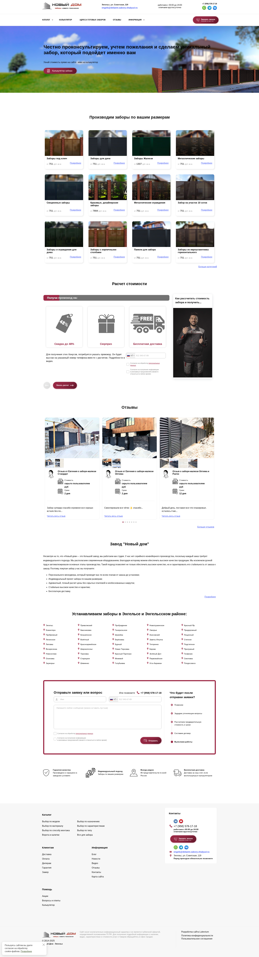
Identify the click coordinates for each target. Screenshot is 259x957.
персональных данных (84, 733)
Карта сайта (98, 876)
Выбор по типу (84, 830)
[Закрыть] (44, 945)
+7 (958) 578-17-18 (209, 4)
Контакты (96, 872)
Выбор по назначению (88, 821)
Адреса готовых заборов (92, 20)
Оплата (46, 859)
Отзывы (117, 20)
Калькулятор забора (62, 71)
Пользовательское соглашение (196, 939)
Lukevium (204, 932)
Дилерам (46, 863)
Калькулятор (65, 20)
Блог (94, 854)
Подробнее (26, 951)
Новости (96, 859)
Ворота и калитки (50, 835)
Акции (45, 896)
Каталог (46, 20)
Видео (95, 863)
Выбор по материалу (52, 826)
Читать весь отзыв (56, 516)
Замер (45, 872)
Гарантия (46, 868)
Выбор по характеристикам (91, 826)
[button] (123, 522)
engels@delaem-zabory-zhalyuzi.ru (120, 8)
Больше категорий (207, 267)
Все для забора (85, 835)
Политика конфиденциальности (197, 935)
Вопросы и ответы (51, 900)
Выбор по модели (51, 821)
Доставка (46, 854)
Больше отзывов (205, 527)
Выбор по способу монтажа (56, 830)
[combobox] (130, 355)
